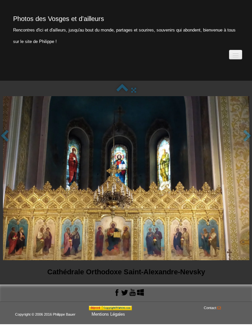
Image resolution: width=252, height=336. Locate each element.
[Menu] (235, 54)
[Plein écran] (133, 90)
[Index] (122, 90)
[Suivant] (247, 136)
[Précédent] (4, 136)
